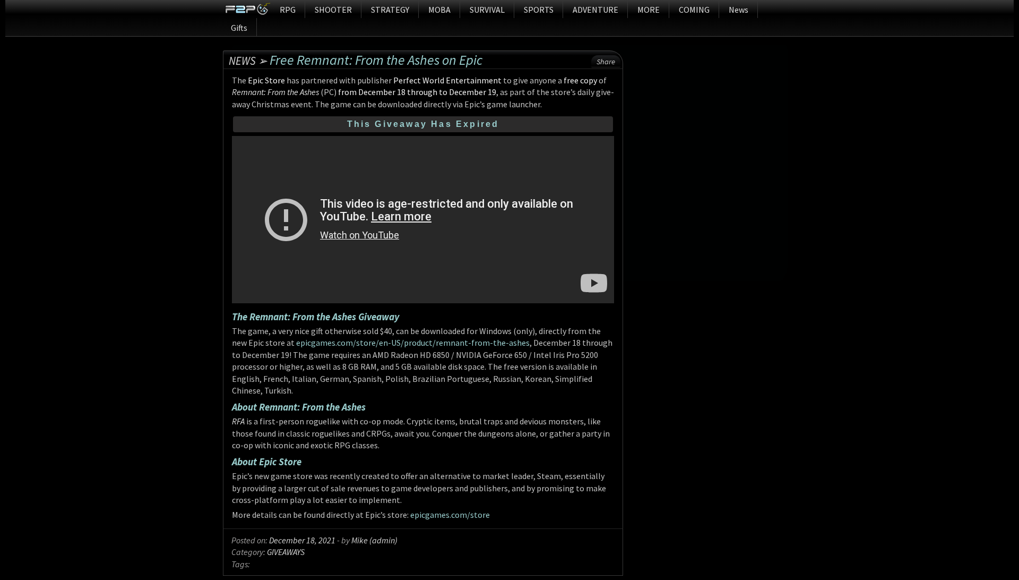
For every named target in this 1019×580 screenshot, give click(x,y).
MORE (648, 9)
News (738, 9)
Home (247, 9)
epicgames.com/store (450, 514)
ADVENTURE (595, 9)
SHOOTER (333, 9)
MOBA (439, 9)
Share (606, 61)
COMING (694, 9)
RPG (288, 9)
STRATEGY (390, 9)
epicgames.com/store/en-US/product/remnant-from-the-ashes (413, 342)
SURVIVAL (487, 9)
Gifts (239, 27)
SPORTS (539, 9)
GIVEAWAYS (286, 552)
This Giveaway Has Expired (423, 124)
